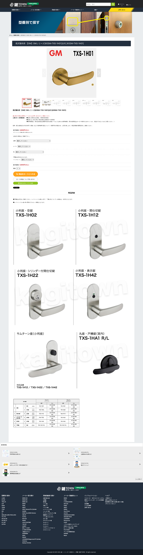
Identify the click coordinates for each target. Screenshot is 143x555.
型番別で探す (15, 9)
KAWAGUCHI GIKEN (69, 515)
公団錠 (44, 500)
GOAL (23, 505)
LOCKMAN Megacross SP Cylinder (31, 539)
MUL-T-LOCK (26, 528)
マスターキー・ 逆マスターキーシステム (94, 498)
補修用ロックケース (48, 515)
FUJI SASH (67, 529)
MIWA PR (24, 500)
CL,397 (4, 522)
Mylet (65, 535)
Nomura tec (67, 520)
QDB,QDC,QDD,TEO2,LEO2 (9, 515)
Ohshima (24, 541)
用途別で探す (55, 9)
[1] (25, 174)
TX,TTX (4, 516)
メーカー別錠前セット (76, 9)
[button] (44, 73)
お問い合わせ (121, 9)
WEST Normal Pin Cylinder (29, 509)
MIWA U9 (24, 498)
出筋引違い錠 (46, 498)
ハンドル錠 (45, 507)
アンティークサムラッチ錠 (49, 513)
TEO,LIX (4, 501)
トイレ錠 (45, 503)
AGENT (24, 526)
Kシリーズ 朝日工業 (68, 528)
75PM (3, 507)
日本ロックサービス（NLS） (71, 526)
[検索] (113, 4)
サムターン (45, 522)
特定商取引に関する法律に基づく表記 (114, 501)
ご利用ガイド (108, 498)
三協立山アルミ (26, 531)
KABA (65, 505)
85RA (3, 505)
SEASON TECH (68, 516)
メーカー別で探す (35, 9)
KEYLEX (24, 518)
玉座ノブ (45, 505)
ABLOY (24, 515)
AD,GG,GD (4, 518)
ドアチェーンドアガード (49, 528)
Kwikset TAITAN (26, 543)
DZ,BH (3, 500)
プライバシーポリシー (110, 503)
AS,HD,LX (4, 520)
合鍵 (95, 9)
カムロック (45, 524)
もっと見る (138, 479)
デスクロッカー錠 (47, 520)
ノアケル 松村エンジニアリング (71, 524)
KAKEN (24, 511)
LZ (2, 513)
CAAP (65, 522)
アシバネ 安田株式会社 (69, 531)
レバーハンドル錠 (47, 509)
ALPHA (4, 524)
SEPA (23, 535)
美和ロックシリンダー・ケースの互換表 (94, 500)
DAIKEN (66, 533)
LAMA (3, 498)
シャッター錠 (46, 511)
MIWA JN (24, 501)
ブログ (86, 501)
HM (2, 511)
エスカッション (47, 529)
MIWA (24, 503)
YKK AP (24, 524)
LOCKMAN (67, 518)
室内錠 (44, 501)
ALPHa (24, 516)
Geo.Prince (67, 511)
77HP (3, 509)
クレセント (45, 526)
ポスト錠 (45, 518)
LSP (3, 503)
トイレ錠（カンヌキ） (48, 516)
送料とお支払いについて (111, 500)
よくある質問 (87, 505)
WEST (24, 507)
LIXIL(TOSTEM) (26, 522)
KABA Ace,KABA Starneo (29, 513)
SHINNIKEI (25, 533)
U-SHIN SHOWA (26, 529)
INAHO (24, 537)
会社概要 (86, 503)
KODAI (24, 520)
